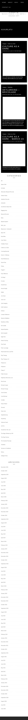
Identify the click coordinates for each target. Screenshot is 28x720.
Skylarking (10, 87)
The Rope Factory (5, 437)
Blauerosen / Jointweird (6, 229)
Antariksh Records (5, 199)
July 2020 (3, 705)
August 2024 (4, 522)
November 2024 (4, 511)
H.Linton (3, 281)
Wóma (2, 452)
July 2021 (3, 660)
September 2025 (4, 474)
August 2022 (4, 612)
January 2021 (4, 682)
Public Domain (4, 374)
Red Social (3, 381)
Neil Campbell (4, 333)
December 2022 (4, 597)
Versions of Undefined (6, 448)
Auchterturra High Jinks (6, 206)
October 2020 (4, 693)
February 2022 (4, 634)
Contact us (6, 7)
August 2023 (4, 567)
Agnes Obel (3, 184)
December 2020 (4, 686)
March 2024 (3, 541)
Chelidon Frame (4, 243)
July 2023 (3, 571)
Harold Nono (4, 284)
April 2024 (3, 537)
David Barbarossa (5, 258)
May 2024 (3, 534)
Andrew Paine (4, 195)
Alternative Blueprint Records (7, 191)
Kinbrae (2, 310)
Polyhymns (3, 362)
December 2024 (4, 508)
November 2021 (4, 645)
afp (1, 180)
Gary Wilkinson (4, 273)
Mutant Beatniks (4, 329)
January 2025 (4, 504)
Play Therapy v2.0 (5, 359)
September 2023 (4, 563)
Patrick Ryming (4, 340)
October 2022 (4, 604)
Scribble (3, 400)
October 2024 (4, 515)
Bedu (2, 217)
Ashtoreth (3, 203)
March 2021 (3, 675)
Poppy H (3, 370)
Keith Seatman (4, 307)
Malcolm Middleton (5, 318)
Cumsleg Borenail (5, 251)
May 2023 (3, 578)
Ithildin (2, 292)
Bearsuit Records (5, 214)
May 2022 (3, 623)
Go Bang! (3, 277)
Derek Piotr (3, 262)
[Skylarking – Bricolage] (14, 108)
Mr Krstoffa (3, 325)
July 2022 (3, 615)
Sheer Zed (3, 411)
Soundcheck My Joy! (5, 429)
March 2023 (3, 586)
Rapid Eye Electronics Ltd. (7, 377)
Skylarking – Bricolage (11, 91)
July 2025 (3, 482)
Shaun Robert (4, 403)
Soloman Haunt (4, 422)
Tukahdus (3, 444)
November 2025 (4, 467)
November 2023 (4, 556)
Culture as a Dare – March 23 (13, 138)
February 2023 (4, 589)
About (10, 2)
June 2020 (3, 708)
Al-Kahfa (3, 188)
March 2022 (3, 630)
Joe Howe (3, 295)
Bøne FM (3, 232)
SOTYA (2, 426)
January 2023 (4, 593)
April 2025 (3, 493)
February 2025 (4, 500)
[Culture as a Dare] (14, 64)
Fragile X (3, 269)
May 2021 (3, 667)
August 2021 (4, 656)
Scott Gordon (4, 392)
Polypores (3, 366)
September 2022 (4, 608)
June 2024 (3, 530)
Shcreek (3, 407)
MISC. (16, 2)
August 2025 (4, 478)
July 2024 (3, 526)
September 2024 (4, 519)
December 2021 (4, 641)
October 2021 (4, 649)
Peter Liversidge (4, 348)
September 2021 (4, 653)
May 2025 (3, 489)
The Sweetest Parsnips (6, 440)
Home (4, 2)
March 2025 (3, 496)
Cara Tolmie (3, 240)
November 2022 (4, 600)
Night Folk (3, 336)
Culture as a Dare (11, 43)
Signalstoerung (4, 414)
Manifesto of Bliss (5, 321)
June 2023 (3, 574)
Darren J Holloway (5, 255)
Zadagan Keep (4, 455)
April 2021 (3, 671)
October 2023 (4, 560)
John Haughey (4, 303)
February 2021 (4, 679)
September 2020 (4, 697)
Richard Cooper (4, 385)
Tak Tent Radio (17, 94)
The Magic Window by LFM (7, 433)
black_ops (3, 225)
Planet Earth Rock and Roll (7, 351)
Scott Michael (4, 396)
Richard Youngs (4, 388)
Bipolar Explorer (4, 221)
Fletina (2, 266)
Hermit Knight (4, 288)
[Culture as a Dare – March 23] (14, 155)
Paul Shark (3, 344)
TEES (22, 2)
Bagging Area (4, 210)
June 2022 (3, 619)
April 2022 (3, 626)
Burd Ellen (3, 236)
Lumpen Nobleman (5, 314)
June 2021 (3, 664)
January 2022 (4, 638)
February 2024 (4, 545)
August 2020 (4, 701)
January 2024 (4, 548)
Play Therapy (4, 355)
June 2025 (3, 485)
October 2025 (4, 470)
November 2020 (4, 690)
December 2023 (4, 552)
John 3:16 (3, 299)
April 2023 (3, 582)
